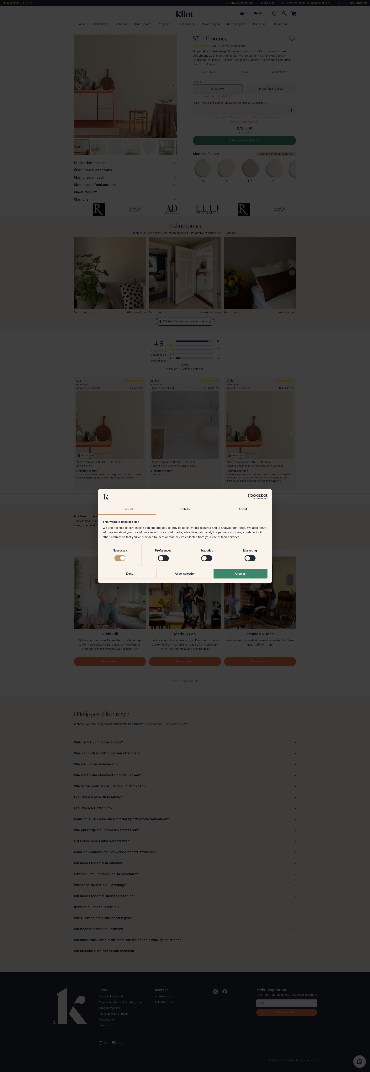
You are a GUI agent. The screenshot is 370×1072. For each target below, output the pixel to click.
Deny (129, 573)
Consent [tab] (127, 509)
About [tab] (243, 509)
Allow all (240, 573)
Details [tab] (185, 509)
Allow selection (185, 573)
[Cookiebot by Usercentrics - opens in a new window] (250, 496)
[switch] (163, 558)
